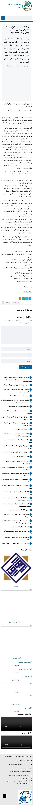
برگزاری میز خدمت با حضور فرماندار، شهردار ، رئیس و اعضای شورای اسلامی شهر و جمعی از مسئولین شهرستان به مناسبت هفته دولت (18, 379)
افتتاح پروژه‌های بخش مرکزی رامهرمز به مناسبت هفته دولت (15, 452)
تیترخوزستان (16, 704)
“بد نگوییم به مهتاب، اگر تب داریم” (21, 429)
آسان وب (16, 711)
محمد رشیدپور (27, 291)
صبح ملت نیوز (16, 679)
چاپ (13, 66)
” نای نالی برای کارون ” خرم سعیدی (21, 526)
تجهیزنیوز (16, 586)
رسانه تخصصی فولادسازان (16, 622)
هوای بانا (16, 692)
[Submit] (3, 18)
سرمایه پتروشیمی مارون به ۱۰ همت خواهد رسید (18, 395)
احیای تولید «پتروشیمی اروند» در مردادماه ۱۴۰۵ (18, 406)
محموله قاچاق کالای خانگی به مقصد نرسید (19, 510)
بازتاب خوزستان (16, 658)
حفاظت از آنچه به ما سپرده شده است (20, 456)
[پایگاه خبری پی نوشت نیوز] (27, 6)
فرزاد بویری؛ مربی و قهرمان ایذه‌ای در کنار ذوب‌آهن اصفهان (15, 543)
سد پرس (16, 665)
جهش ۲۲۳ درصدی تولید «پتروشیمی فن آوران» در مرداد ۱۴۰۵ (15, 385)
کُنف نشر (16, 672)
